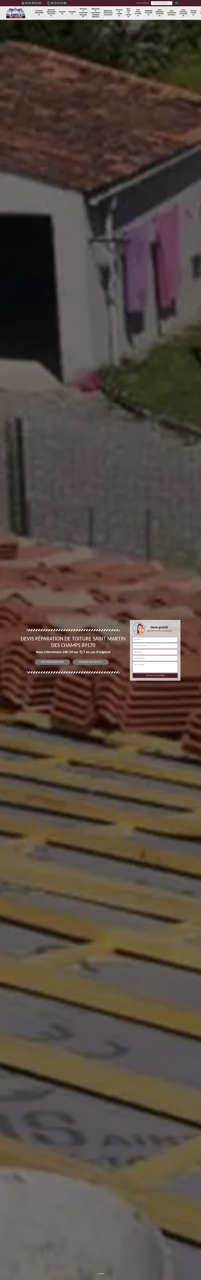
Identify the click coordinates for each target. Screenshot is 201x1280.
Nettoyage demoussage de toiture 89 (51, 13)
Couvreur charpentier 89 (39, 13)
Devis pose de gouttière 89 (138, 13)
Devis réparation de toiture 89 (160, 13)
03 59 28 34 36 (33, 3)
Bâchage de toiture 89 (119, 13)
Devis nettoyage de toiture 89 (183, 13)
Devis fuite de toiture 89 (128, 13)
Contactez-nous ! (90, 662)
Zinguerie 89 (72, 13)
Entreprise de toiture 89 (148, 13)
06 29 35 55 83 (58, 3)
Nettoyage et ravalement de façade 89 (83, 13)
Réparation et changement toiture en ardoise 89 (95, 13)
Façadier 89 (62, 13)
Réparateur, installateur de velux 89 (108, 13)
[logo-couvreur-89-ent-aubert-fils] (15, 13)
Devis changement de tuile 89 (171, 13)
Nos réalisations (52, 662)
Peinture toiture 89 (193, 13)
